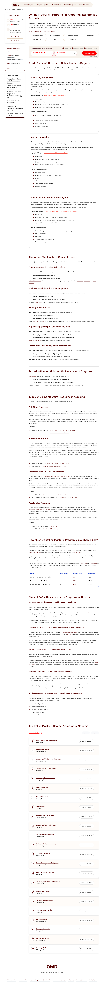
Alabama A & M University (45, 872)
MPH (43, 321)
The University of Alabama (45, 834)
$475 (74, 581)
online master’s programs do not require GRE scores (55, 476)
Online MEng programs (35, 340)
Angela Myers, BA (15, 55)
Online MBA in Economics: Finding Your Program (15, 108)
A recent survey (92, 613)
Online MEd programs (35, 281)
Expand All (85, 732)
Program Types (90, 35)
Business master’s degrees (47, 293)
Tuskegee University (43, 929)
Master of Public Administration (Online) (54, 466)
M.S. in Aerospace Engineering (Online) (58, 463)
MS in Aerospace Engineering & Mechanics (56, 95)
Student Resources (84, 4)
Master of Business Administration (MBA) (56, 153)
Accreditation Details (73, 35)
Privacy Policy (23, 980)
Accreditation (32, 376)
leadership (87, 281)
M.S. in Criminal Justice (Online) (59, 433)
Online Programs (29, 4)
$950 (74, 584)
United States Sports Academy (46, 740)
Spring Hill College (42, 787)
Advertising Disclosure (59, 980)
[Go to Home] (5, 9)
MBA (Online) (53, 526)
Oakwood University (43, 853)
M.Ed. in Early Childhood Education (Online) (63, 430)
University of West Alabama (45, 778)
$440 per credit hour (35, 552)
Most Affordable (56, 4)
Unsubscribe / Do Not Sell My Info (40, 980)
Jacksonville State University (46, 844)
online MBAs (38, 302)
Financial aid (83, 563)
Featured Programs (70, 4)
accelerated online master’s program (39, 509)
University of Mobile (43, 891)
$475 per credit (77, 552)
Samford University (42, 938)
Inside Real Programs (37, 35)
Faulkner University (42, 919)
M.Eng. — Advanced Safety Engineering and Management (60, 211)
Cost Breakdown (37, 39)
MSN (34, 321)
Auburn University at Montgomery (47, 863)
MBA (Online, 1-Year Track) (50, 529)
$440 (74, 577)
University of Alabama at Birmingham (49, 759)
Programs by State (43, 4)
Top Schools (73, 39)
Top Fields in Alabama (55, 35)
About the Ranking (34, 733)
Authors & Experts (81, 980)
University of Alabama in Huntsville (48, 882)
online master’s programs (70, 632)
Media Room (93, 980)
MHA (37, 321)
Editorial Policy (11, 980)
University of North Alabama (46, 768)
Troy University (41, 806)
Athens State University (44, 910)
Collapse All (94, 732)
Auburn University (42, 797)
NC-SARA (70, 634)
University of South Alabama (46, 825)
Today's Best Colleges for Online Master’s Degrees (14, 81)
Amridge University (42, 749)
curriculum (80, 281)
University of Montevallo (44, 900)
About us (71, 980)
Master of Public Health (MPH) (68, 497)
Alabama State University (45, 816)
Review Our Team (15, 36)
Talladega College (42, 948)
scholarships (93, 563)
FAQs (55, 39)
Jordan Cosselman (15, 63)
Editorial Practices (15, 40)
